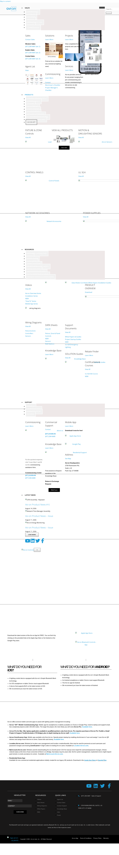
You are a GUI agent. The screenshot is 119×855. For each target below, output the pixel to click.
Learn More (49, 39)
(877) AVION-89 (30, 475)
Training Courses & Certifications (40, 277)
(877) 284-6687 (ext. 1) (32, 46)
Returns (30, 414)
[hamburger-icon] (102, 8)
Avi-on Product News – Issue (39, 515)
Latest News (30, 495)
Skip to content (5, 1)
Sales (27, 8)
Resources (29, 249)
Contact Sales (30, 39)
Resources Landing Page (37, 253)
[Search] (109, 13)
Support (28, 402)
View (27, 70)
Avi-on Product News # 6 (37, 504)
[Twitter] (37, 540)
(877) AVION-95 (50, 434)
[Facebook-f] (42, 540)
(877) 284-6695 (50, 436)
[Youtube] (27, 540)
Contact (48, 429)
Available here (59, 739)
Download (88, 292)
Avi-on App (31, 122)
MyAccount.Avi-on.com (54, 754)
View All (28, 137)
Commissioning (33, 27)
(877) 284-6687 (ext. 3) (32, 59)
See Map (68, 459)
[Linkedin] (32, 540)
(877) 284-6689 (30, 478)
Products (29, 95)
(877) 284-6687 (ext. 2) (32, 52)
